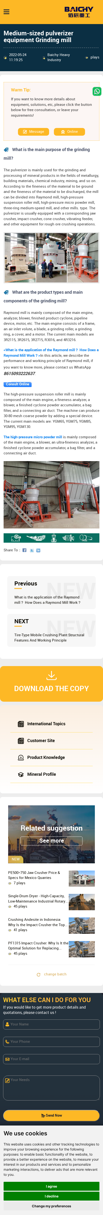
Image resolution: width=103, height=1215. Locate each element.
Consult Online (17, 384)
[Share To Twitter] (33, 550)
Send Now (54, 1116)
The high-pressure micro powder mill (33, 437)
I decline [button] (51, 1196)
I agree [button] (51, 1186)
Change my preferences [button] (51, 1206)
